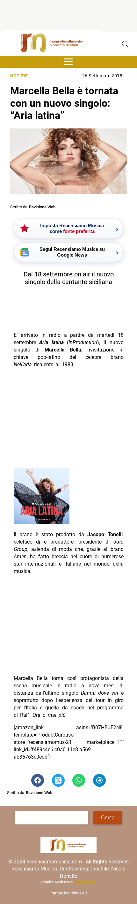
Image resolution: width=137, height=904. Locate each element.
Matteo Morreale (85, 882)
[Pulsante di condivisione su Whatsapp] (78, 780)
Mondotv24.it (75, 893)
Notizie (19, 76)
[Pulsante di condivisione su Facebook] (37, 780)
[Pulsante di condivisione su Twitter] (58, 780)
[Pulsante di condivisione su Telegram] (99, 780)
